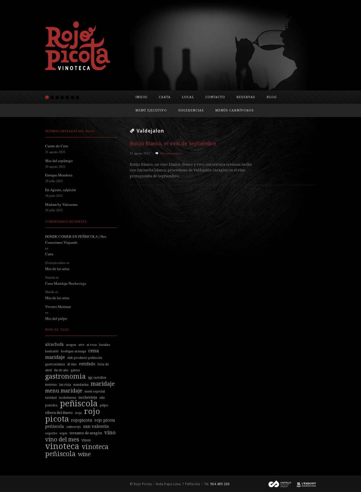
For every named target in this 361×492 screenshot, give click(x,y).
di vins (72, 364)
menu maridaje (63, 391)
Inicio (141, 97)
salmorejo (73, 427)
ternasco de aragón (86, 433)
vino (110, 432)
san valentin (96, 426)
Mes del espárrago (59, 160)
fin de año (61, 370)
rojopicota (81, 420)
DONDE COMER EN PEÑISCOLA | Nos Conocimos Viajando (75, 239)
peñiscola (79, 403)
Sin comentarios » (171, 153)
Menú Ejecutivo (151, 110)
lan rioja (65, 385)
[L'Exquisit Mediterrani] (303, 484)
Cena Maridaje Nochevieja (65, 283)
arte (81, 345)
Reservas (245, 97)
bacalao (104, 345)
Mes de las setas (57, 268)
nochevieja (87, 397)
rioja (78, 413)
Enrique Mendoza (58, 175)
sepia (63, 433)
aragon (71, 345)
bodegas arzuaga (73, 351)
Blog (272, 97)
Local (188, 97)
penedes (51, 405)
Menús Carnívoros (234, 110)
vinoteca (62, 446)
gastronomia (65, 376)
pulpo (104, 405)
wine (84, 454)
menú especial (95, 391)
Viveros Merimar (58, 306)
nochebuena (67, 398)
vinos (86, 440)
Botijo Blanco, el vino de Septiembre (173, 143)
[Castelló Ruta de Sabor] (277, 484)
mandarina (81, 385)
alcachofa (54, 344)
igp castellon (97, 377)
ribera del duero (59, 413)
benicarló (52, 351)
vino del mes (62, 439)
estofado (87, 364)
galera (75, 370)
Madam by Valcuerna (61, 204)
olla (102, 398)
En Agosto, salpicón (60, 189)
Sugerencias (191, 110)
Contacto (215, 97)
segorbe (51, 433)
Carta (165, 97)
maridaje (103, 383)
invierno (51, 385)
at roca (92, 345)
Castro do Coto (56, 145)
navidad (51, 398)
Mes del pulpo (56, 318)
